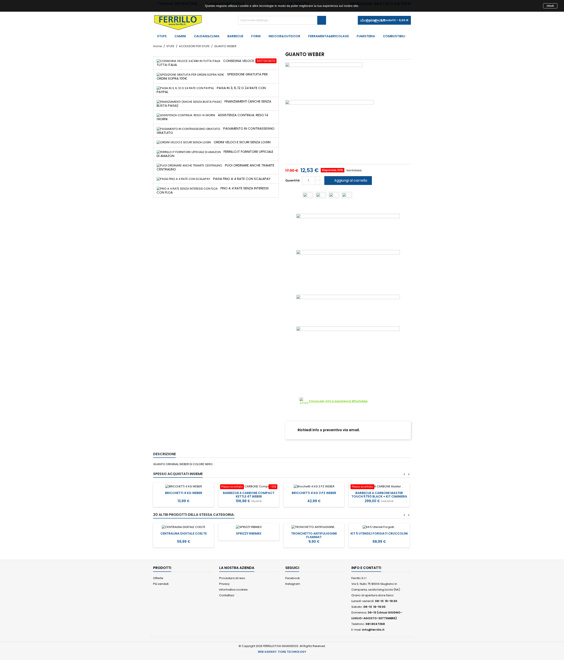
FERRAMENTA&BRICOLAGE (328, 36)
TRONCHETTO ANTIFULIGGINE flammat (314, 535)
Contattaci (226, 595)
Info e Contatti (366, 567)
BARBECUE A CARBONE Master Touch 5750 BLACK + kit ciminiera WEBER (379, 496)
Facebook (292, 578)
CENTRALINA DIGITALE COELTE (183, 533)
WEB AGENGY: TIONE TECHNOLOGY (282, 652)
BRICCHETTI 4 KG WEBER (183, 493)
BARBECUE (235, 36)
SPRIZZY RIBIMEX (249, 533)
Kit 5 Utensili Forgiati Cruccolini (379, 533)
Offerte (158, 578)
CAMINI (180, 36)
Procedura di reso (232, 578)
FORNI (256, 36)
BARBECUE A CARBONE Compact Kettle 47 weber (249, 495)
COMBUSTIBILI (394, 36)
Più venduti (161, 584)
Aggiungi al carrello (347, 180)
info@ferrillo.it (373, 630)
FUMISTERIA (366, 36)
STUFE (162, 36)
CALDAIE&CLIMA (206, 36)
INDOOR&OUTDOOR (284, 36)
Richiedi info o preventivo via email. (328, 430)
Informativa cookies (233, 589)
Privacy (224, 584)
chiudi (550, 5)
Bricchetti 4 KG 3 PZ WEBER (314, 493)
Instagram (292, 584)
